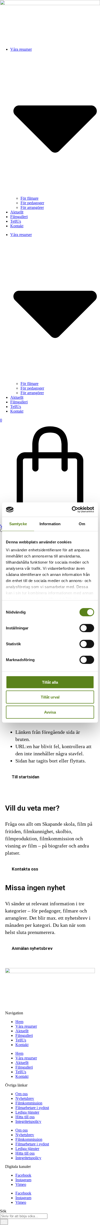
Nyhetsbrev (24, 1098)
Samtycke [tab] (18, 523)
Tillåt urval (50, 697)
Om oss (21, 1094)
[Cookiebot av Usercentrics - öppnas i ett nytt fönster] (72, 509)
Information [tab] (50, 523)
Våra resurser (26, 1026)
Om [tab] (82, 523)
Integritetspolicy (28, 1121)
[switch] (86, 628)
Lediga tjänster (27, 1112)
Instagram (23, 1180)
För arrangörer (32, 207)
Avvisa (50, 712)
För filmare (29, 198)
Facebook (23, 1175)
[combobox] (23, 1216)
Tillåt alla (50, 682)
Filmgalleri (19, 216)
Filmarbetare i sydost (32, 1107)
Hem (19, 1021)
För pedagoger (32, 203)
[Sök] (4, 1222)
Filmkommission (28, 1103)
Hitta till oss (25, 1117)
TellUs (15, 221)
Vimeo (20, 1184)
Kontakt (16, 226)
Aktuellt (16, 212)
